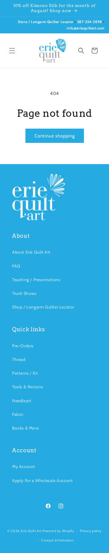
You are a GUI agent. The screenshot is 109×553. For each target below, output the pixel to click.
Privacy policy (91, 531)
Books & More (25, 428)
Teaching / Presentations (36, 279)
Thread (19, 359)
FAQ (16, 266)
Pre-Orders (23, 346)
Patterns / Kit (25, 373)
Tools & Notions (27, 386)
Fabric (18, 414)
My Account (23, 466)
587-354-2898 (89, 21)
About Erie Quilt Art (31, 252)
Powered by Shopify (58, 531)
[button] (12, 50)
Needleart (21, 400)
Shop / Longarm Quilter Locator (43, 307)
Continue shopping (55, 136)
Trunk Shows (24, 293)
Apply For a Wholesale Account (42, 480)
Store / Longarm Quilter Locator (46, 21)
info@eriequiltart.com (85, 28)
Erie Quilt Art (31, 531)
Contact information (57, 540)
